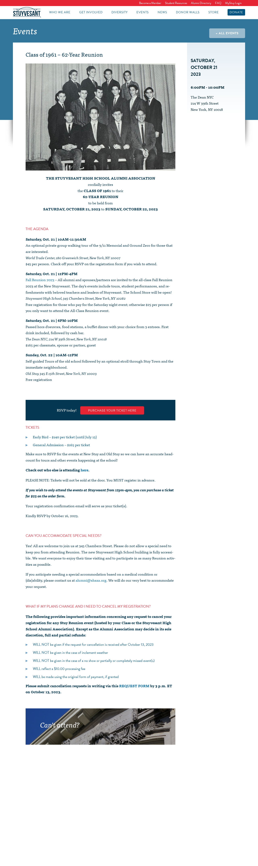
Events (142, 12)
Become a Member (150, 3)
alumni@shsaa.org (91, 580)
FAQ (218, 3)
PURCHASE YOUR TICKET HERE (112, 410)
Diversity (119, 12)
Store (213, 12)
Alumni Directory (201, 3)
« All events (227, 33)
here (84, 470)
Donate (236, 12)
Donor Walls (188, 12)
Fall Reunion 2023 (40, 280)
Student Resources (176, 3)
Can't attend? (60, 724)
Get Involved (91, 12)
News (162, 12)
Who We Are (59, 12)
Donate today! (130, 739)
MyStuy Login (233, 3)
